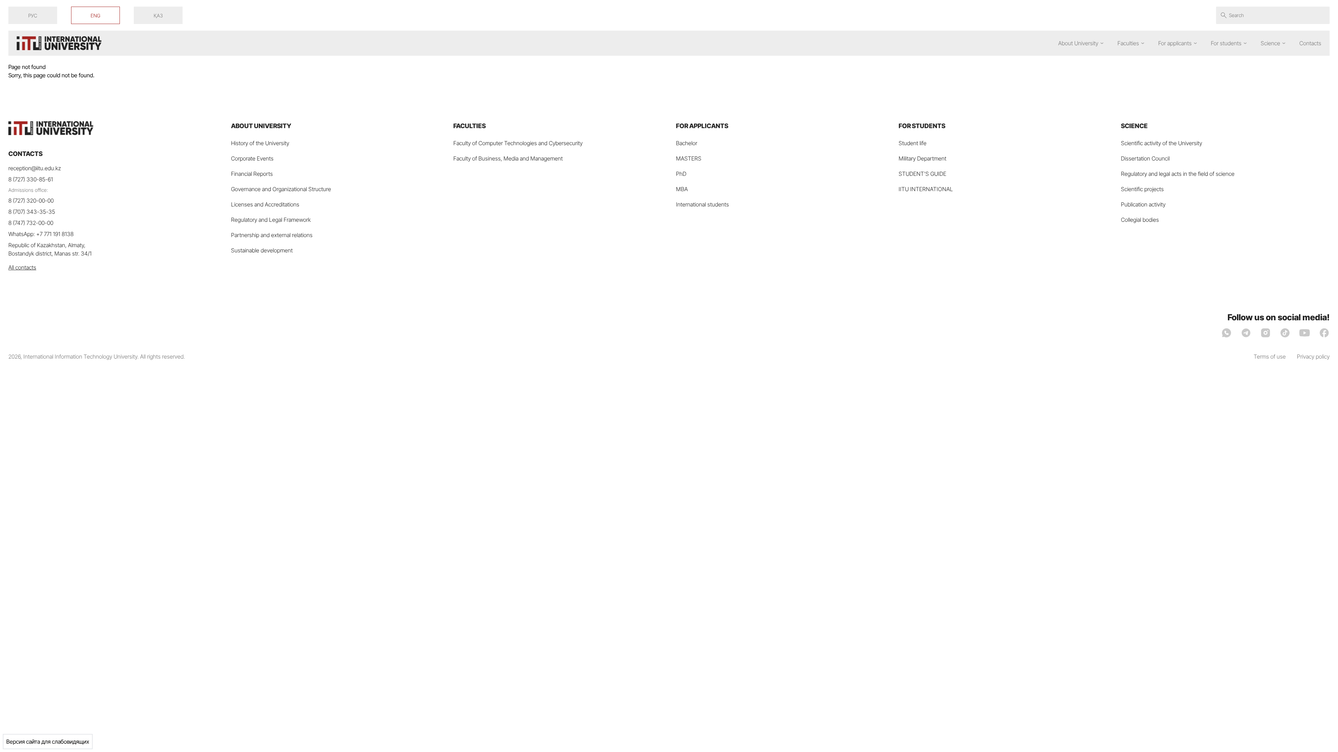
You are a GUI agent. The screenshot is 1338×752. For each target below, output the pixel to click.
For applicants (1175, 43)
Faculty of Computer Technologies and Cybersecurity (518, 143)
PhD (681, 173)
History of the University (260, 143)
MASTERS (688, 158)
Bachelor (686, 143)
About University (1078, 43)
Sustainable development (262, 250)
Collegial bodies (1140, 219)
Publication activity (1143, 204)
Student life (912, 143)
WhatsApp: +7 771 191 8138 (41, 233)
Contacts (1310, 43)
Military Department (922, 158)
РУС (32, 15)
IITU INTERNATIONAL (926, 189)
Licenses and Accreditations (265, 204)
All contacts (22, 267)
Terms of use (1270, 356)
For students (1226, 43)
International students (702, 204)
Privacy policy (1313, 356)
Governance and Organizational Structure (281, 189)
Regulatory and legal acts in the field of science (1178, 173)
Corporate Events (252, 158)
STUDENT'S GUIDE (922, 173)
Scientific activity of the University (1161, 143)
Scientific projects (1142, 189)
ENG (95, 15)
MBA (682, 189)
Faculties (1128, 43)
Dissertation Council (1145, 158)
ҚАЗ (158, 15)
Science (1270, 43)
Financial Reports (252, 173)
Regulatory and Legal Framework (271, 219)
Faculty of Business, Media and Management (508, 158)
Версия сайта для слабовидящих (47, 741)
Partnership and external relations (272, 235)
